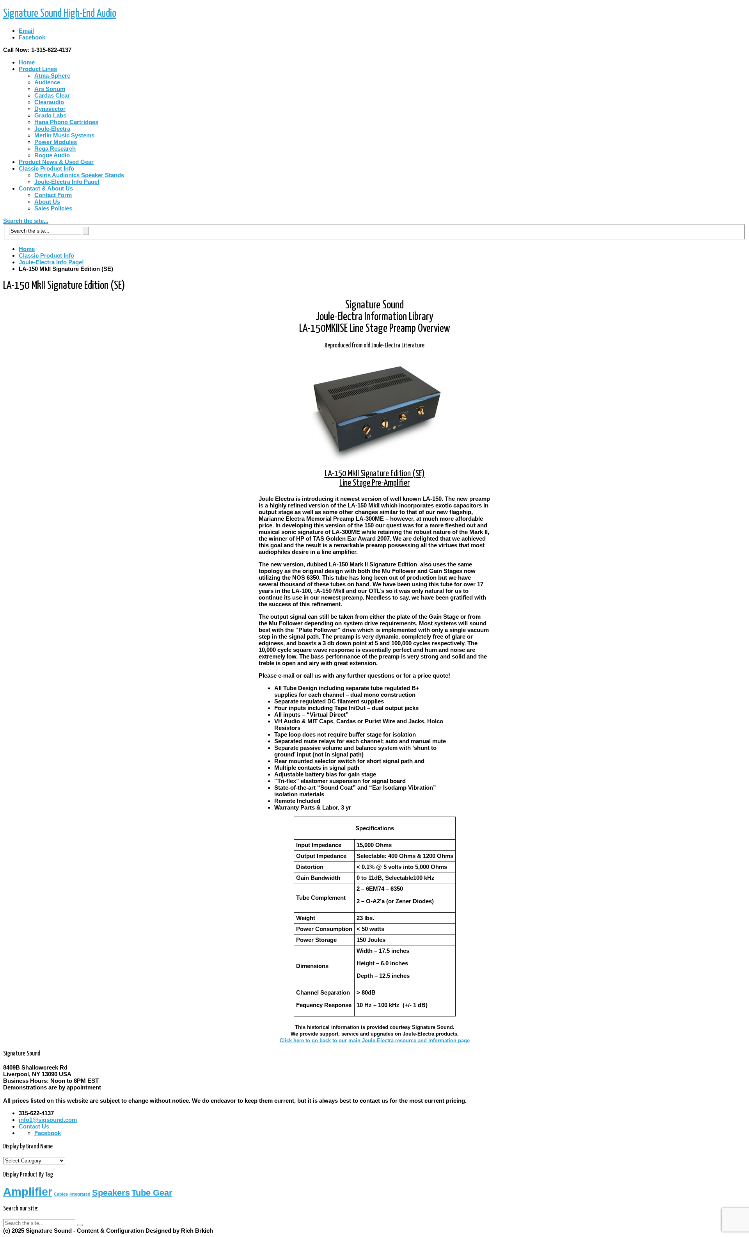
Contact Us (34, 1126)
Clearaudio (49, 102)
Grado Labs (50, 115)
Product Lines (38, 69)
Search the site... (25, 220)
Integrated (80, 1194)
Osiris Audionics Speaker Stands (79, 175)
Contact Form (53, 195)
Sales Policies (53, 208)
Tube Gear (151, 1193)
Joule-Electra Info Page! (66, 181)
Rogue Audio (52, 155)
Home (27, 62)
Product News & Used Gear (56, 161)
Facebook (32, 37)
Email (26, 30)
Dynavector (50, 108)
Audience (47, 82)
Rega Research (55, 148)
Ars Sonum (49, 88)
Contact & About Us (46, 188)
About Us (47, 201)
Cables (61, 1194)
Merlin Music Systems (64, 135)
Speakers (111, 1193)
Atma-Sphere (52, 75)
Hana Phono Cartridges (66, 122)
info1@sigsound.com (48, 1119)
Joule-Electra (52, 128)
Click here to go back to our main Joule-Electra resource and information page (375, 1040)
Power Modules (55, 142)
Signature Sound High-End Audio (59, 13)
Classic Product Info (46, 168)
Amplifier (27, 1191)
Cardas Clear (52, 95)
